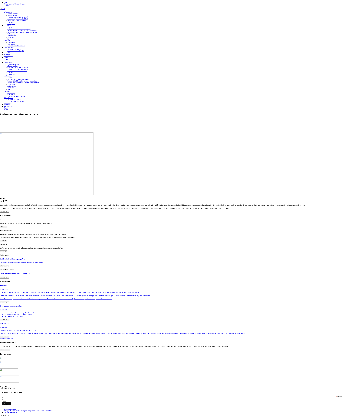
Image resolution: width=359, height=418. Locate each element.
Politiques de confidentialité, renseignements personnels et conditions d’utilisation (28, 411)
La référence (7, 25)
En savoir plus (5, 211)
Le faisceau (7, 52)
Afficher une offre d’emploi (15, 51)
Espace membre (6, 58)
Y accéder (3, 240)
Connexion (7, 5)
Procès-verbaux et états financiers (17, 20)
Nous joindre (11, 24)
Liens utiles (10, 37)
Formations (7, 41)
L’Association (8, 12)
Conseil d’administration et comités (17, 17)
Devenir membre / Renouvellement (14, 4)
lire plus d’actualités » (6, 338)
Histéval (9, 27)
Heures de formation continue (16, 46)
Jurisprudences (11, 35)
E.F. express (11, 34)
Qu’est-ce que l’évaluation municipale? (18, 29)
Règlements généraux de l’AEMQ (17, 19)
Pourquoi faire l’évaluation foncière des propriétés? (22, 30)
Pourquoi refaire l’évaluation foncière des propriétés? (23, 32)
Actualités (7, 54)
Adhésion (10, 22)
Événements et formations (11, 43)
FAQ (8, 39)
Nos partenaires (8, 56)
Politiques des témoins (10, 412)
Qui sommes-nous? (13, 14)
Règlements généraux (10, 409)
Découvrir (3, 226)
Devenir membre (5, 350)
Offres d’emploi (8, 47)
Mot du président (12, 15)
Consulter (3, 251)
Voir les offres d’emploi (14, 49)
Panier (5, 2)
